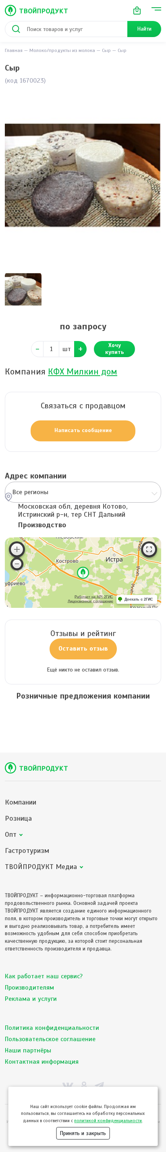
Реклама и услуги (31, 999)
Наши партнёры (28, 1050)
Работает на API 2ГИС (94, 597)
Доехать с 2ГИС (138, 599)
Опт (11, 834)
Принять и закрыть (83, 1133)
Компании (20, 802)
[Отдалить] (16, 563)
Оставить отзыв (83, 649)
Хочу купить (114, 349)
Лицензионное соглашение (90, 601)
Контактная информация (42, 1062)
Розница (18, 818)
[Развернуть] (149, 549)
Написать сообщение (83, 430)
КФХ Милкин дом (82, 371)
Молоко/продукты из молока (62, 50)
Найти (144, 28)
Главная (14, 50)
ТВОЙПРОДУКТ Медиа (41, 867)
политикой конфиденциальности (108, 1120)
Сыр (106, 50)
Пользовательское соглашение (50, 1039)
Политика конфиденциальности (52, 1028)
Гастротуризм (27, 850)
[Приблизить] (17, 549)
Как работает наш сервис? (44, 976)
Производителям (29, 988)
